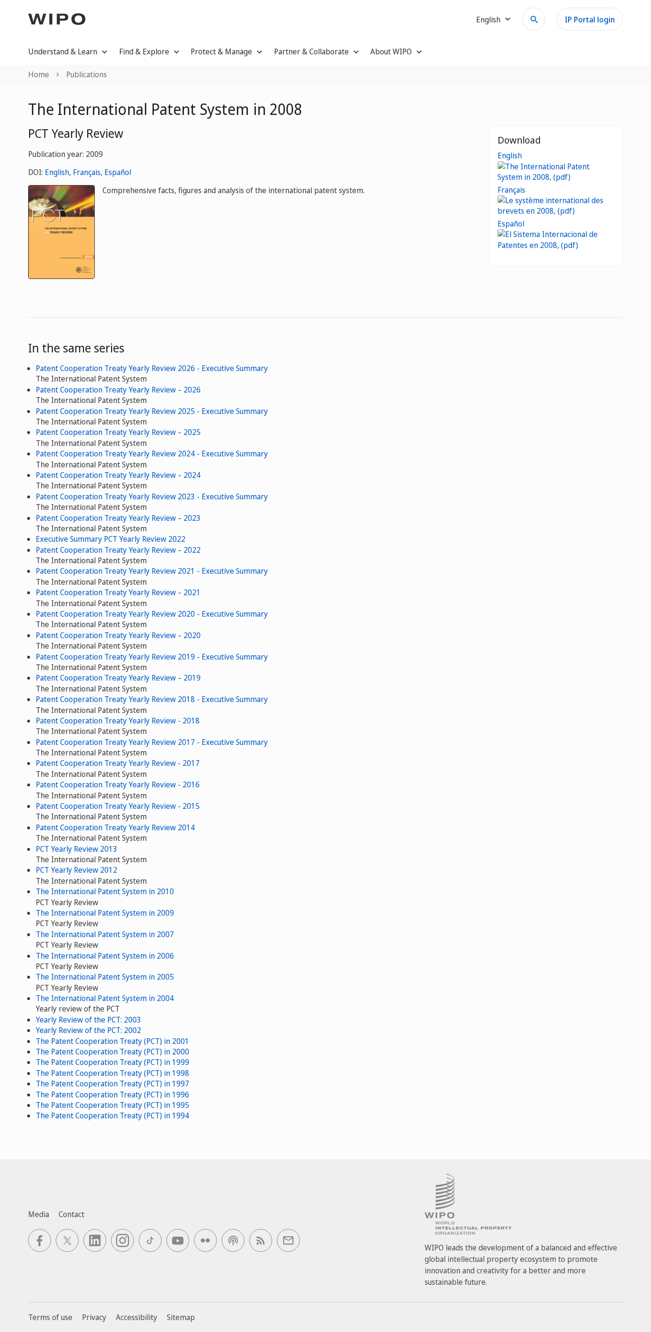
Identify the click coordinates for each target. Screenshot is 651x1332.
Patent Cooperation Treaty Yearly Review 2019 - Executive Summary (152, 656)
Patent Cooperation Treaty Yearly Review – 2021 (118, 592)
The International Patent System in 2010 (105, 891)
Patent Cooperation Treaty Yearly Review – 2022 (118, 550)
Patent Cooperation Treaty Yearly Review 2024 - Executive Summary (152, 453)
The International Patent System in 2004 (105, 998)
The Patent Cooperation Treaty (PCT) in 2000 (112, 1051)
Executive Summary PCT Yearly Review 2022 (110, 539)
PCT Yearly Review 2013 (76, 849)
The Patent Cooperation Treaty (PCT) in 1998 (112, 1073)
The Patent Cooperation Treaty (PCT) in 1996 (112, 1094)
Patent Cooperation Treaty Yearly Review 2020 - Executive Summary (152, 614)
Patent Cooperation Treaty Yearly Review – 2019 (118, 677)
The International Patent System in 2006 (105, 955)
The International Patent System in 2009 (105, 913)
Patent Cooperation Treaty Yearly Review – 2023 (118, 518)
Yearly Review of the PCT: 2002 (88, 1030)
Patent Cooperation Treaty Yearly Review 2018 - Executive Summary (152, 699)
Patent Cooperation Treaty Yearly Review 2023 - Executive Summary (152, 496)
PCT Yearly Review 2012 (76, 870)
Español (117, 172)
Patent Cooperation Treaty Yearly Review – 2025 (118, 432)
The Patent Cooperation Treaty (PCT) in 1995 (112, 1105)
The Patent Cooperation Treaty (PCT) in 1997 (112, 1083)
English (57, 172)
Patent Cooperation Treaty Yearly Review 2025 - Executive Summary (152, 411)
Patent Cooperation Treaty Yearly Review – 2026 (118, 389)
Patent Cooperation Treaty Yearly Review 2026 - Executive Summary (152, 368)
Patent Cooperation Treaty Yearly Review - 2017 (118, 763)
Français (87, 172)
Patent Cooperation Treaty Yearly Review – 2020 (118, 635)
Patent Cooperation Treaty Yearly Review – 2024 (118, 475)
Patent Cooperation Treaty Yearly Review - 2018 (118, 720)
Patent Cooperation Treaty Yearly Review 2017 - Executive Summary (152, 742)
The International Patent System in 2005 (105, 976)
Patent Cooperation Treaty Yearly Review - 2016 (118, 784)
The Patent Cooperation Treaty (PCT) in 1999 (112, 1062)
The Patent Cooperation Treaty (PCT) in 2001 (112, 1041)
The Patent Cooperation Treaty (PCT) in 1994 (112, 1115)
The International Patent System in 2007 (105, 934)
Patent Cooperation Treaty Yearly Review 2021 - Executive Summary (152, 571)
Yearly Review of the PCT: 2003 (88, 1019)
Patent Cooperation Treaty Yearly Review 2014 (115, 827)
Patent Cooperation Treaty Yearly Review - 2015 (118, 806)
